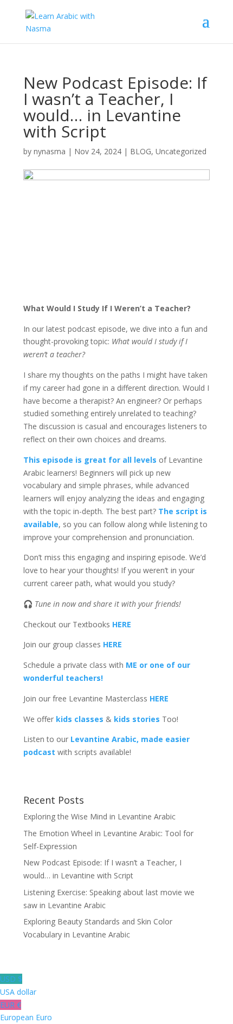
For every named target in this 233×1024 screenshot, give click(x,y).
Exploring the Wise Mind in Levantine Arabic (99, 816)
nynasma (50, 151)
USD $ (18, 985)
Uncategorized (181, 151)
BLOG (140, 151)
